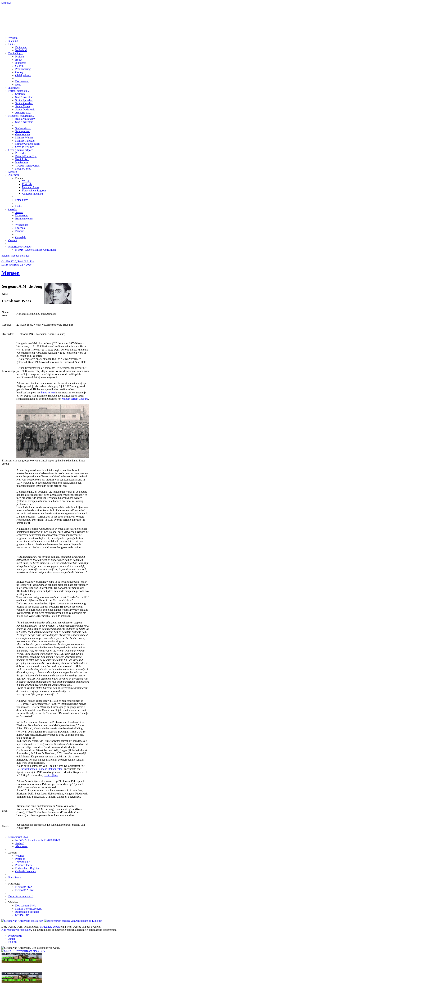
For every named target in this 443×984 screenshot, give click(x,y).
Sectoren (20, 93)
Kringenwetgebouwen (27, 143)
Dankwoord (21, 215)
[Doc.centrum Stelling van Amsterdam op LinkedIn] (73, 920)
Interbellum (21, 162)
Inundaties (14, 87)
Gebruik (19, 65)
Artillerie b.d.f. (23, 112)
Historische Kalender (19, 246)
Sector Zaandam (24, 103)
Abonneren (21, 846)
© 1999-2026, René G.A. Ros (17, 261)
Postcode (27, 184)
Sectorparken (22, 131)
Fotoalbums (21, 199)
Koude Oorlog (23, 168)
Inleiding (13, 40)
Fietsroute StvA (23, 886)
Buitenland (21, 47)
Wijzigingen (21, 224)
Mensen (12, 171)
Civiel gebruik (23, 75)
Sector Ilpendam (24, 100)
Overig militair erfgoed (20, 150)
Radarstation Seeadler (27, 911)
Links (18, 206)
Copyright (20, 237)
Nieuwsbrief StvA (18, 836)
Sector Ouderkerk (25, 109)
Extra (18, 84)
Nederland (21, 50)
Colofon (12, 209)
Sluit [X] (6, 2)
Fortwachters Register (34, 190)
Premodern (21, 153)
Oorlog (19, 72)
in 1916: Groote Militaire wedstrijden (35, 249)
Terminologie (22, 861)
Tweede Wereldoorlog (27, 165)
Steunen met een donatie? (15, 255)
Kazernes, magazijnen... (21, 115)
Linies (11, 44)
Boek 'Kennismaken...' (20, 896)
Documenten (22, 81)
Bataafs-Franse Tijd (26, 156)
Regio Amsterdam (25, 118)
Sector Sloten (22, 106)
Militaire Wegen (24, 137)
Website (26, 181)
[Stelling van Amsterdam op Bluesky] (22, 920)
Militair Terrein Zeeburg (75, 398)
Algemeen (14, 174)
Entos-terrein (48, 392)
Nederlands (15, 935)
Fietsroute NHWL (25, 889)
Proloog (19, 56)
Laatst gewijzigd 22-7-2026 (16, 264)
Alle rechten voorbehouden (16, 929)
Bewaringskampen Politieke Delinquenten (39, 768)
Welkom (12, 37)
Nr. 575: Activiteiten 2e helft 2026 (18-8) (37, 840)
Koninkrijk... (22, 159)
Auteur (19, 212)
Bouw (18, 59)
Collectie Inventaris (32, 193)
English (12, 941)
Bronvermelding (24, 218)
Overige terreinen (24, 146)
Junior (11, 938)
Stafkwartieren (23, 128)
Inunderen (20, 62)
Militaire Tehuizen (25, 140)
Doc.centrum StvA (25, 905)
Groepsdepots (22, 134)
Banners (19, 231)
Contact (12, 240)
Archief (19, 843)
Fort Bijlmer (51, 775)
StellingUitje (22, 914)
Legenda (20, 227)
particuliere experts (50, 926)
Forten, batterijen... (18, 90)
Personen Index (30, 187)
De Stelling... (15, 53)
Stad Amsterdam (24, 97)
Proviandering (23, 69)
